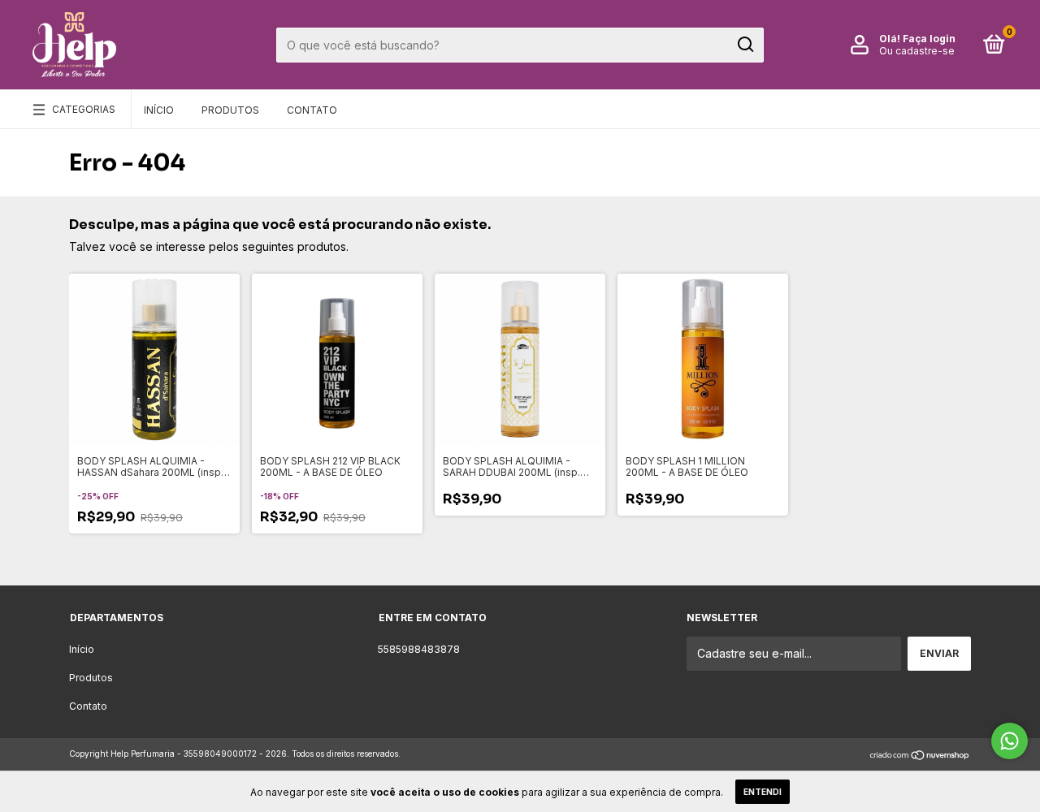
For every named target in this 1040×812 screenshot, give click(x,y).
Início (159, 110)
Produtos (230, 110)
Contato (312, 110)
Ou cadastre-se (917, 51)
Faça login (929, 38)
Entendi (762, 792)
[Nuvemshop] (920, 755)
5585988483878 (419, 649)
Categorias (83, 109)
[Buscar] (744, 44)
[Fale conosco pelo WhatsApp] (1009, 741)
